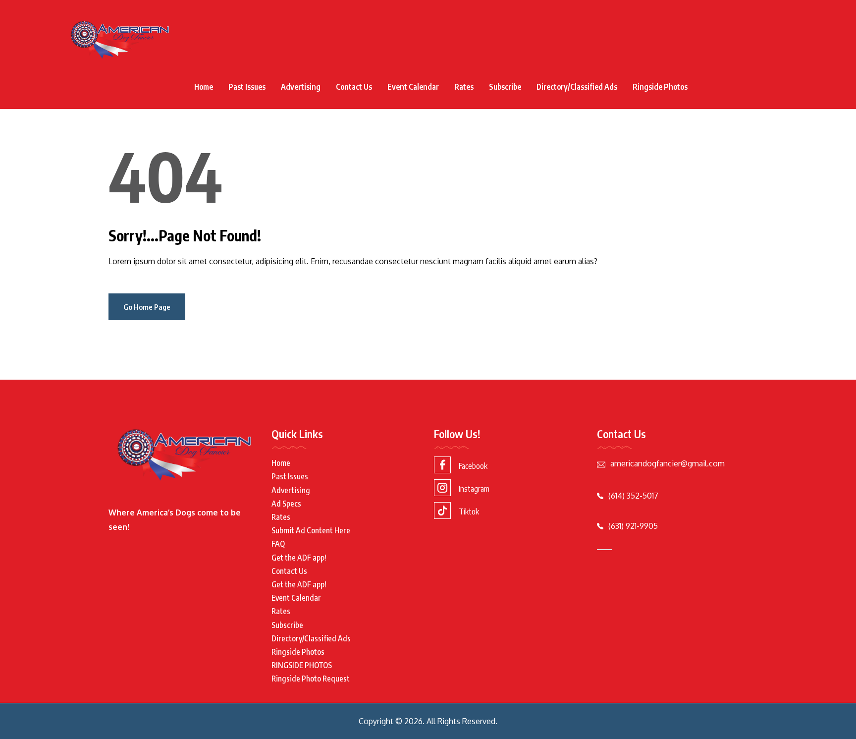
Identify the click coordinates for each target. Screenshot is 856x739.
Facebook (473, 466)
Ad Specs (286, 504)
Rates (464, 87)
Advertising (301, 87)
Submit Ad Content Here (310, 530)
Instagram (474, 489)
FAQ (278, 544)
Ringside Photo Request (310, 678)
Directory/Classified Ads (576, 87)
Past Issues (247, 87)
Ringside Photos (660, 87)
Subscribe (505, 87)
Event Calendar (413, 87)
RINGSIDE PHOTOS (301, 665)
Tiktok (469, 511)
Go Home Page (146, 306)
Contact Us (354, 87)
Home (203, 87)
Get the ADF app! (298, 558)
